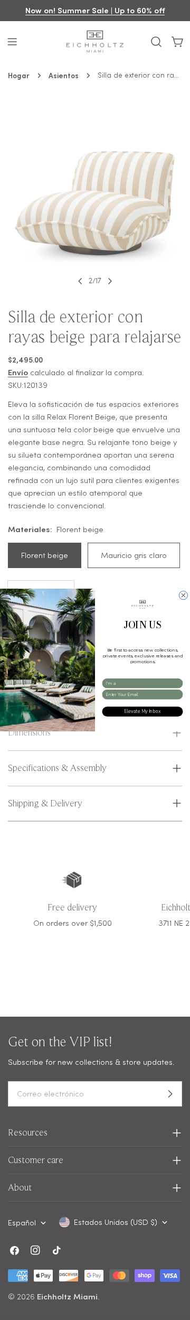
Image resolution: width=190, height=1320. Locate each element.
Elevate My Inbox (142, 711)
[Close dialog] (183, 595)
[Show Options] (178, 683)
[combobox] (141, 683)
